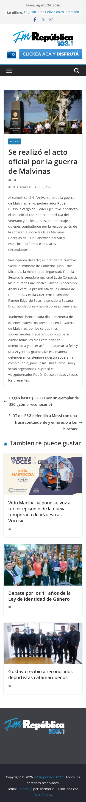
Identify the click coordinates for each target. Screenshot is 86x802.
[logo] (34, 720)
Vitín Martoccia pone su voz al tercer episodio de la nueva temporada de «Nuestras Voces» (40, 512)
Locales (14, 141)
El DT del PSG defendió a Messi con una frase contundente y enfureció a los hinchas (42, 422)
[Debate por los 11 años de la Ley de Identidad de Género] (43, 547)
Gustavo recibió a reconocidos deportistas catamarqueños (40, 674)
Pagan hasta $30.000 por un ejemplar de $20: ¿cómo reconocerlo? (44, 401)
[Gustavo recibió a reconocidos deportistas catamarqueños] (43, 625)
